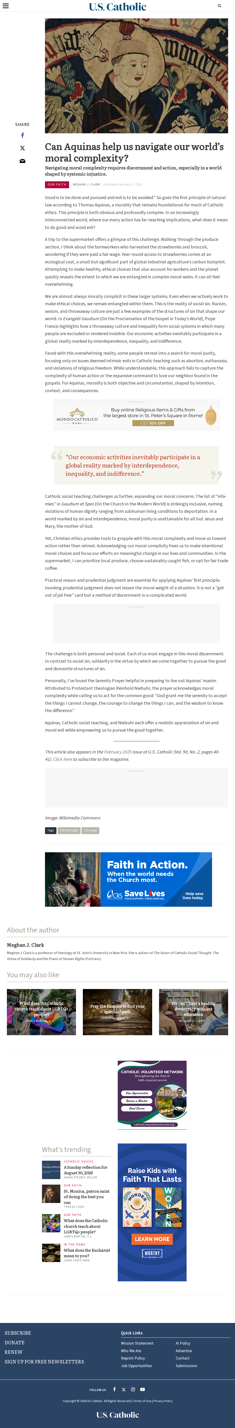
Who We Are (131, 1351)
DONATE (15, 1342)
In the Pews (74, 1245)
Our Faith (57, 184)
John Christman (77, 1260)
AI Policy (183, 1343)
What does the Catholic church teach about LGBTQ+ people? (41, 1008)
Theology (90, 830)
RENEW (14, 1351)
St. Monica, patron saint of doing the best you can (86, 1196)
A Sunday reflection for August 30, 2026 (85, 1169)
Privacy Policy (163, 1401)
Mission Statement (137, 1343)
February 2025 (117, 752)
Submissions (186, 1366)
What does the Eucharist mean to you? (87, 1252)
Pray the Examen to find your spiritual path (117, 1008)
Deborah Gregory (115, 1018)
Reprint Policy (133, 1358)
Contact (183, 1358)
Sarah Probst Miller (80, 1177)
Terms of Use (142, 1401)
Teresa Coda (74, 1207)
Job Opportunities (136, 1366)
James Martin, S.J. (40, 1021)
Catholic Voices (78, 1162)
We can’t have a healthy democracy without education (193, 1008)
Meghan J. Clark (86, 184)
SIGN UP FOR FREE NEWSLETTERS (44, 1361)
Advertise (184, 1351)
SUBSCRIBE (18, 1332)
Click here (62, 759)
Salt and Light (69, 830)
